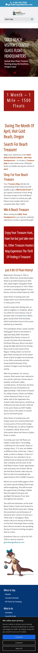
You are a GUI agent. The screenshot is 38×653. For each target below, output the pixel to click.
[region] (19, 635)
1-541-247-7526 (20, 2)
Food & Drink (10, 616)
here (25, 315)
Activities (8, 612)
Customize (19, 643)
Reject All (19, 648)
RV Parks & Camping (13, 601)
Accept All (19, 637)
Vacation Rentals (12, 598)
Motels (8, 594)
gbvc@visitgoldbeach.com (14, 542)
